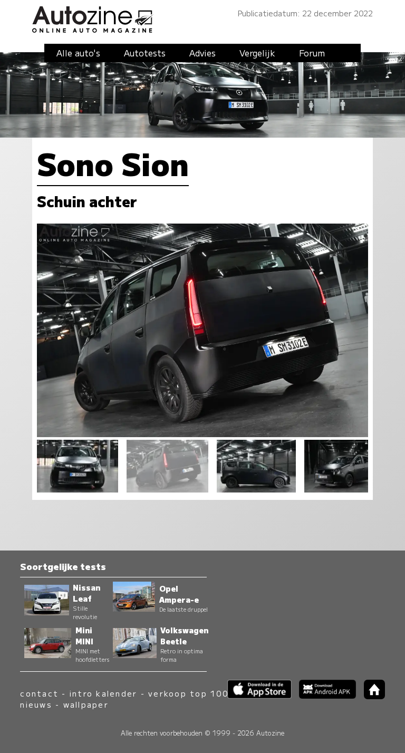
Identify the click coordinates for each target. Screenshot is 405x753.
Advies (202, 52)
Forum (312, 52)
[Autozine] (202, 17)
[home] (370, 695)
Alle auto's (78, 52)
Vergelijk (257, 52)
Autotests (145, 52)
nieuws (36, 704)
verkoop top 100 (188, 693)
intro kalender (103, 693)
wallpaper (86, 704)
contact (39, 693)
